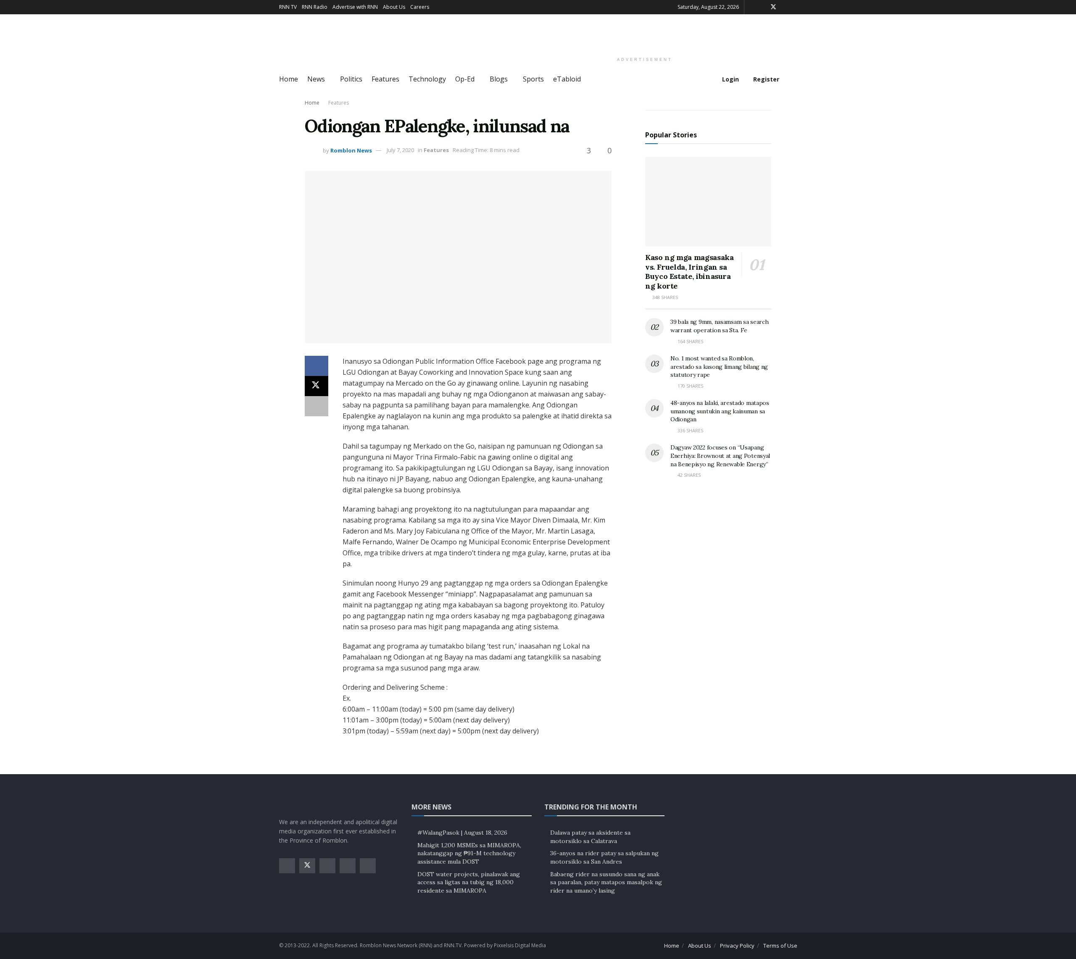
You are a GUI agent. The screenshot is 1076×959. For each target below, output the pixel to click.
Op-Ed (465, 79)
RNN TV (288, 7)
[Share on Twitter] (316, 386)
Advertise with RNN (355, 7)
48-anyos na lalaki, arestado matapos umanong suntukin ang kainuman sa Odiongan (719, 411)
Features (385, 79)
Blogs (499, 79)
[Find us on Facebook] (762, 7)
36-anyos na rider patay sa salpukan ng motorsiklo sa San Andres (604, 857)
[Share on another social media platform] (316, 406)
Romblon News (351, 150)
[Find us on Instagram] (784, 7)
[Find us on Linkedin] (368, 865)
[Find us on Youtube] (795, 7)
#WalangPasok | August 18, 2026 (462, 832)
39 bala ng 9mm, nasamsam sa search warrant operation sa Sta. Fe (719, 326)
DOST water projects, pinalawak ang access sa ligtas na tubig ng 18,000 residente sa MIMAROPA (468, 882)
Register (765, 79)
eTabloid (567, 79)
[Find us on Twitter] (773, 7)
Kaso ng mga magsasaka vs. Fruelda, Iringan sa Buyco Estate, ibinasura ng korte (689, 271)
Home (288, 79)
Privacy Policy (737, 945)
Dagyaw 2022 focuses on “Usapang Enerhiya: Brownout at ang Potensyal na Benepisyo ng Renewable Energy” (720, 456)
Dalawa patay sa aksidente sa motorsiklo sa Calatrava (590, 837)
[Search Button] (794, 79)
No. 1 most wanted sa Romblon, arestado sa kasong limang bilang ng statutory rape (719, 366)
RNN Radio (314, 7)
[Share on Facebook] (316, 366)
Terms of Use (780, 945)
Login (729, 79)
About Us (394, 7)
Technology (427, 79)
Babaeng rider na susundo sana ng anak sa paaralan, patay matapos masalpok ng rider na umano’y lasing (606, 882)
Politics (351, 79)
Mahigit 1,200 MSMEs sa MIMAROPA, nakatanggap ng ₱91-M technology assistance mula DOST (469, 853)
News (316, 79)
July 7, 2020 (400, 150)
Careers (419, 7)
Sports (533, 79)
